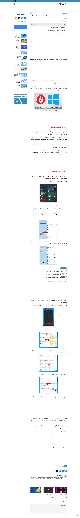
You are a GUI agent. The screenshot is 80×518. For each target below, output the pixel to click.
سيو (15, 100)
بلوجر (18, 98)
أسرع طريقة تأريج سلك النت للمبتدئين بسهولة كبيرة (17, 41)
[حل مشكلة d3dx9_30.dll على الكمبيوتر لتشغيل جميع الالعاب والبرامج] (24, 64)
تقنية (19, 100)
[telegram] (17, 1)
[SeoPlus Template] (66, 516)
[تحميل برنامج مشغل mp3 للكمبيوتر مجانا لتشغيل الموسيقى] (24, 52)
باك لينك (25, 96)
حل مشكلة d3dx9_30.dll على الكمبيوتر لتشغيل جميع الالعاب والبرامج (18, 64)
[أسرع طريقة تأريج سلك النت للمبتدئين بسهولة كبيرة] (24, 41)
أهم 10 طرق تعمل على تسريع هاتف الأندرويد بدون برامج (58, 447)
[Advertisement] (40, 10)
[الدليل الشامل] (61, 4)
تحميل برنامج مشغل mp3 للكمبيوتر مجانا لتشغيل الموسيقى (18, 53)
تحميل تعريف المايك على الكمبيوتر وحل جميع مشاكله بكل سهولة (17, 87)
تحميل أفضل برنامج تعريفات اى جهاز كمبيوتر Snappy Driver (17, 70)
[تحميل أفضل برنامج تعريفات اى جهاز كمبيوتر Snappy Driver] (24, 69)
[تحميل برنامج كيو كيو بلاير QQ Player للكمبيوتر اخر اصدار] (24, 36)
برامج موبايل (25, 98)
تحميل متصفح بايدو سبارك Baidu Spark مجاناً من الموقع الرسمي (17, 76)
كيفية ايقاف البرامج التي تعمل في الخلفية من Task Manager (56, 30)
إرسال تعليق (63, 505)
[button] (63, 471)
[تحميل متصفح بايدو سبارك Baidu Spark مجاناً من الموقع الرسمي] (24, 75)
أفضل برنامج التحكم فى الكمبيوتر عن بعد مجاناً (59, 434)
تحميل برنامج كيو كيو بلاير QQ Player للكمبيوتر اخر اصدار (18, 36)
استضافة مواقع (24, 94)
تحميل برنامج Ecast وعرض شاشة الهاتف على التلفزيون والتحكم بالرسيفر (17, 47)
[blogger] (16, 18)
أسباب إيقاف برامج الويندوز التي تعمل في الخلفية (58, 27)
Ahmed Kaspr (59, 475)
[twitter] (15, 1)
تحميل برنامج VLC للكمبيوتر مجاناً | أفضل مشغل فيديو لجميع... (55, 274)
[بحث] (14, 4)
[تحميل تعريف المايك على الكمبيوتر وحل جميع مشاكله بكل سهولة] (24, 86)
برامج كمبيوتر (64, 13)
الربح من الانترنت (17, 94)
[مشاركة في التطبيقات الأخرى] (54, 471)
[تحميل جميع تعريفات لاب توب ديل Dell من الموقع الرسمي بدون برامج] (24, 58)
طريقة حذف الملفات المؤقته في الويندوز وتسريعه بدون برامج (57, 444)
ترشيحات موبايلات (24, 100)
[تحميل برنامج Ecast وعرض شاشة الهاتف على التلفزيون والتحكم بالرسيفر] (24, 47)
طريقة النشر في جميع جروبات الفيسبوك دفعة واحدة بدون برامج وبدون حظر (18, 81)
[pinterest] (13, 1)
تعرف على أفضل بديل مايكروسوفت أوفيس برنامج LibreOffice (55, 271)
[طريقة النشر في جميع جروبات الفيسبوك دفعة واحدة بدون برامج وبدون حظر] (24, 81)
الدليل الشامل (55, 516)
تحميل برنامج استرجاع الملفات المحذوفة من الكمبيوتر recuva (55, 277)
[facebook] (19, 1)
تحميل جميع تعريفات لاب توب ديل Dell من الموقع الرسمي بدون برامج (17, 59)
